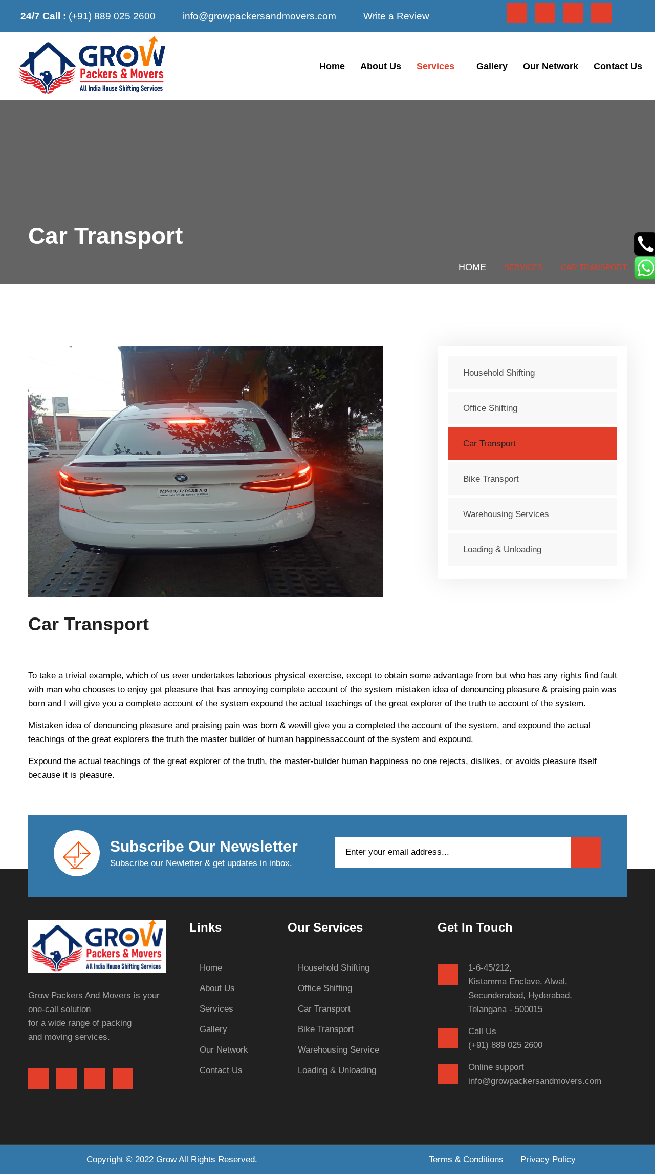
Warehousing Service (338, 1050)
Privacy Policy (548, 1159)
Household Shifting (499, 373)
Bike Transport (491, 479)
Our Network (550, 66)
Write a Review (396, 16)
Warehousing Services (506, 514)
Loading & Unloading (502, 549)
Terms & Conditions (466, 1159)
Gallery (492, 66)
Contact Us (618, 66)
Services (435, 66)
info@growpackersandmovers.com (259, 16)
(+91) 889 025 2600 (88, 16)
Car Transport (489, 443)
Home (332, 66)
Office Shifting (490, 408)
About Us (380, 66)
